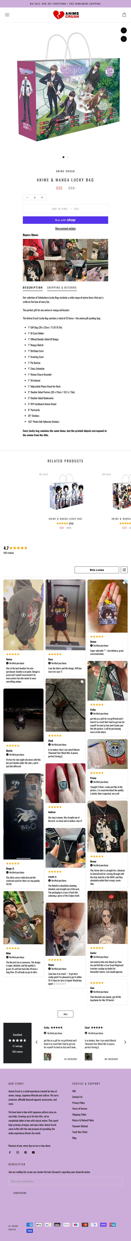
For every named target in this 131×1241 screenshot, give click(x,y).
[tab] (33, 288)
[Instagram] (17, 1152)
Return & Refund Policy (83, 1120)
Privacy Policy (78, 1103)
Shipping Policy (79, 1114)
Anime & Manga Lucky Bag (65, 518)
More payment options (65, 228)
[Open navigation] (7, 14)
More (65, 1014)
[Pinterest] (25, 1152)
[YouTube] (33, 1152)
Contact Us (77, 1097)
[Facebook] (10, 1152)
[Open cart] (124, 15)
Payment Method (80, 1126)
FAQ (74, 1091)
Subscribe (20, 1193)
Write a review (97, 570)
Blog (74, 1138)
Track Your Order (80, 1132)
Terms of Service (79, 1108)
